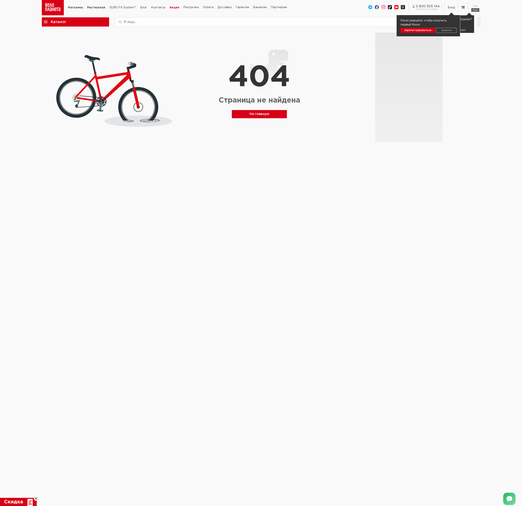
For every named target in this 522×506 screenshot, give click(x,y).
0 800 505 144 (428, 6)
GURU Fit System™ (122, 7)
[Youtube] (396, 7)
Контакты (158, 7)
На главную (259, 114)
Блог (143, 7)
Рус (475, 10)
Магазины (75, 7)
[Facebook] (377, 7)
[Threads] (403, 7)
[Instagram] (383, 7)
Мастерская (96, 7)
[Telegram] (370, 7)
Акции (174, 7)
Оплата (208, 7)
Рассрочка (191, 7)
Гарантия (242, 7)
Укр (475, 6)
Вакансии (260, 7)
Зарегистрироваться (417, 30)
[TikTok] (390, 7)
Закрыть (446, 30)
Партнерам (279, 7)
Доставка (224, 7)
